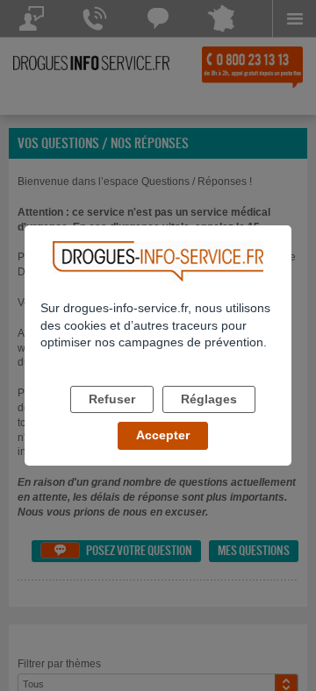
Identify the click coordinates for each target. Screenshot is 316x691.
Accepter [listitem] (163, 435)
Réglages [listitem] (209, 399)
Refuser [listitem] (112, 399)
